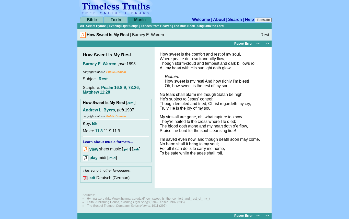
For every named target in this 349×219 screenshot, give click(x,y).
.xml (130, 103)
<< (258, 43)
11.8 (99, 131)
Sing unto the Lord (210, 26)
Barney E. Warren (100, 64)
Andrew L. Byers (99, 110)
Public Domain (116, 71)
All (82, 26)
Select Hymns (96, 26)
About (219, 19)
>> (267, 43)
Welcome (201, 19)
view (93, 149)
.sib (136, 149)
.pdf (126, 149)
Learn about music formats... (108, 142)
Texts (116, 20)
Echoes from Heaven (156, 26)
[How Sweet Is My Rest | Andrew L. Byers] (83, 36)
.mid (112, 158)
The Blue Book (184, 26)
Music (140, 20)
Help (249, 19)
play (93, 158)
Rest (103, 79)
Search (235, 19)
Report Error (243, 43)
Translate (263, 20)
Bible (92, 20)
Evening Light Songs (123, 26)
